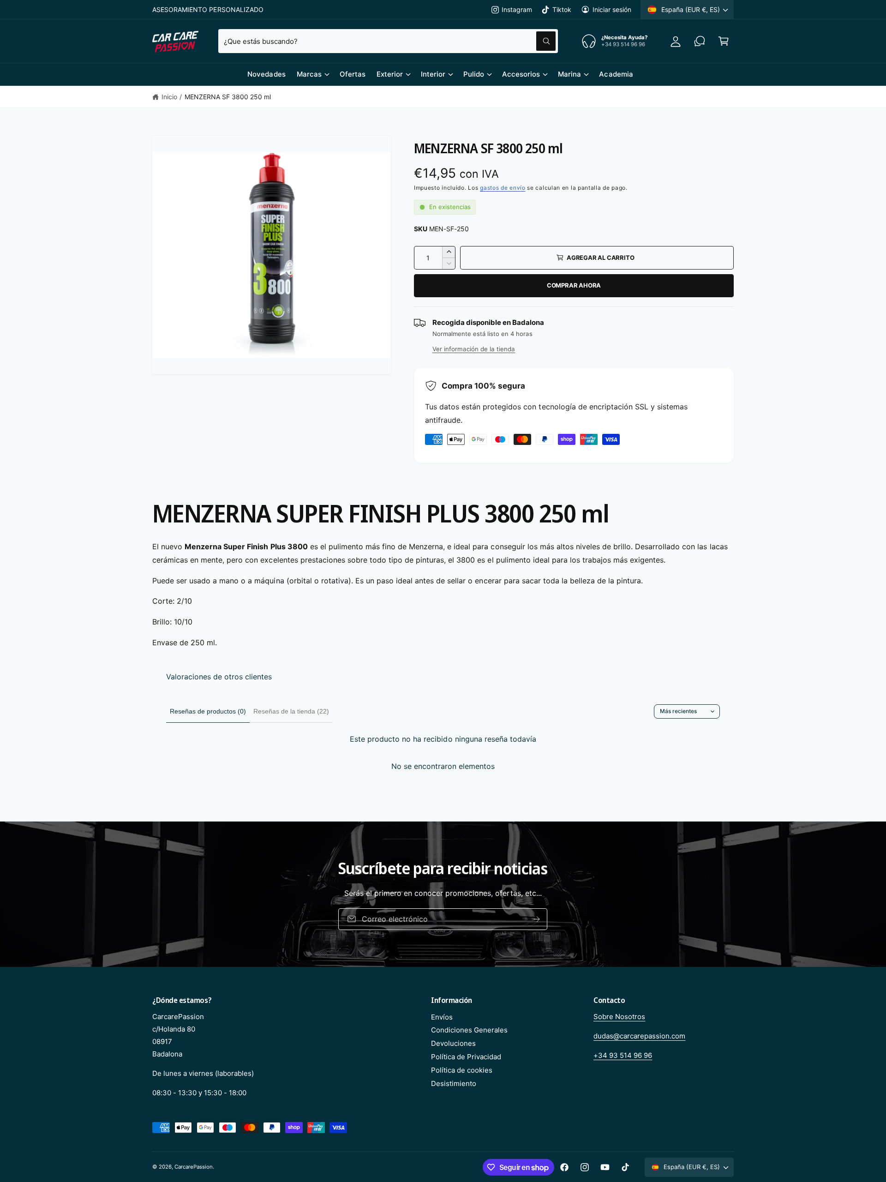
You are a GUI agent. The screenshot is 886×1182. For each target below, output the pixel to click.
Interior (433, 74)
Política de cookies (461, 1070)
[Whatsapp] (700, 41)
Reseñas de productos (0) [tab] (208, 711)
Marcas (309, 74)
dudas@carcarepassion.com (639, 1036)
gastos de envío (503, 187)
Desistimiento (453, 1083)
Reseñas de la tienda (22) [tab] (291, 711)
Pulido (473, 74)
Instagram (517, 9)
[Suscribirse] (537, 919)
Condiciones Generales (469, 1030)
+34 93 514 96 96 (622, 1055)
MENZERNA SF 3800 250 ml (228, 97)
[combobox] (388, 41)
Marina (569, 74)
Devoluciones (453, 1043)
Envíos (442, 1017)
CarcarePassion (193, 1167)
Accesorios (521, 74)
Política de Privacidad (466, 1056)
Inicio (169, 97)
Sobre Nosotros (619, 1016)
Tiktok (561, 9)
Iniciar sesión (612, 9)
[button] (724, 41)
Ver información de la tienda (473, 349)
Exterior (390, 74)
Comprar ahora (574, 285)
